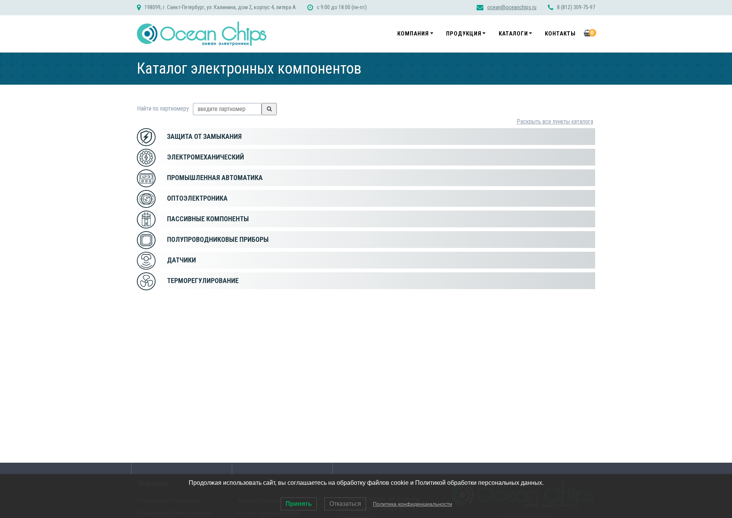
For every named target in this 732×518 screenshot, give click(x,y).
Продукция (464, 33)
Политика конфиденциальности (412, 504)
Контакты (560, 33)
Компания (413, 33)
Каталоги (513, 33)
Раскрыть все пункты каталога (555, 121)
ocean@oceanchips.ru (511, 7)
